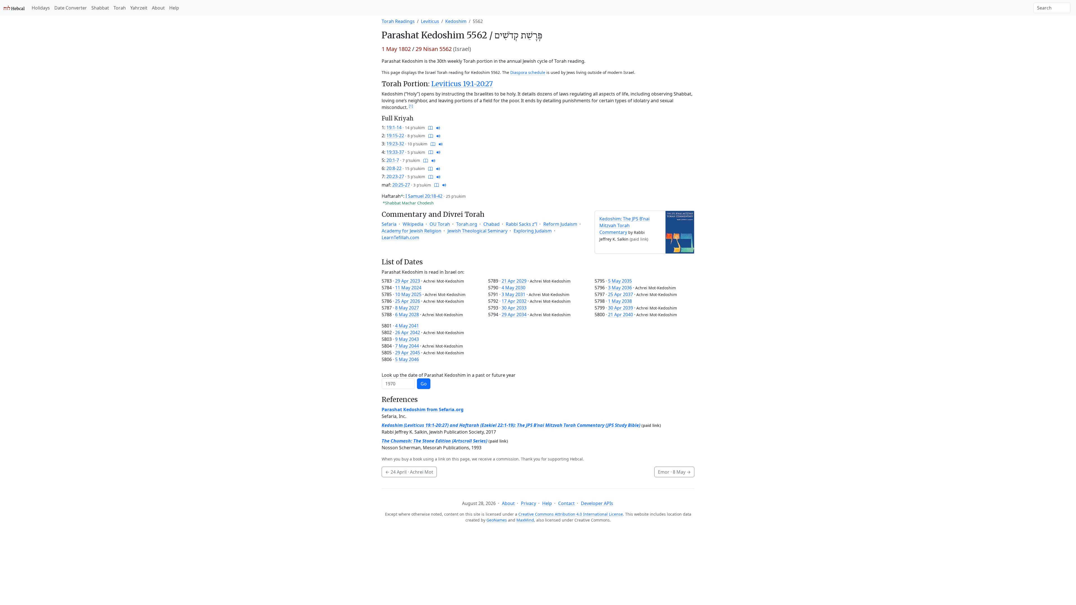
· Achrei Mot (409, 472)
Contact (566, 503)
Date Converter (70, 8)
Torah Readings (398, 21)
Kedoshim (456, 21)
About (158, 8)
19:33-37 (395, 152)
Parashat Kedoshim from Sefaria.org (422, 409)
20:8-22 (394, 168)
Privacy (528, 503)
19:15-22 (395, 135)
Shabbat (100, 8)
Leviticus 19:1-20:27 (462, 84)
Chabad (491, 224)
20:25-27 (401, 185)
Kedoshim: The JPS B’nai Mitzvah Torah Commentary (624, 225)
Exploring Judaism (533, 231)
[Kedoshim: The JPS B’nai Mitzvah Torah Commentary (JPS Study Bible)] (679, 232)
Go (424, 384)
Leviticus (430, 21)
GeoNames (496, 520)
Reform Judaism (560, 224)
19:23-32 (395, 144)
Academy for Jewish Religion (411, 231)
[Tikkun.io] (430, 127)
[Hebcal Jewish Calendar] (14, 7)
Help (174, 8)
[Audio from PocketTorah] (438, 127)
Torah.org (466, 224)
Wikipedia (413, 224)
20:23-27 (395, 176)
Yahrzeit (138, 8)
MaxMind (525, 520)
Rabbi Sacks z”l (521, 224)
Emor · (674, 472)
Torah (119, 8)
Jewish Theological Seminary (477, 231)
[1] (411, 106)
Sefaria (389, 224)
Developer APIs (597, 503)
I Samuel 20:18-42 (423, 196)
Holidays (41, 8)
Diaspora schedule (527, 72)
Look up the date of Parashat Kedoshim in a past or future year (449, 375)
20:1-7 (392, 160)
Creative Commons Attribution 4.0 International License (570, 514)
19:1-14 (394, 127)
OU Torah (440, 224)
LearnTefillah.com (400, 237)
